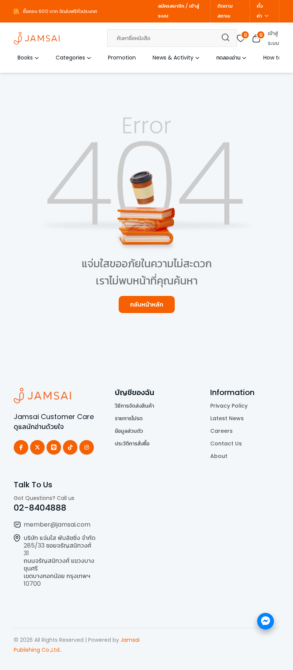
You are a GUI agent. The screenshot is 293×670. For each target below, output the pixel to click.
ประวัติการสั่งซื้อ (132, 443)
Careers (221, 431)
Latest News (227, 418)
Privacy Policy (229, 406)
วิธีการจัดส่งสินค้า (134, 406)
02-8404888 (40, 508)
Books (25, 57)
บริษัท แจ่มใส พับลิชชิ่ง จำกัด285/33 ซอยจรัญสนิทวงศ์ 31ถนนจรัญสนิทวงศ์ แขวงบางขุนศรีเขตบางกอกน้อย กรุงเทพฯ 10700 (59, 560)
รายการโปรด (129, 418)
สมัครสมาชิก (171, 6)
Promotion (122, 57)
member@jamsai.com (57, 524)
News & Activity (173, 57)
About (218, 456)
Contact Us (226, 443)
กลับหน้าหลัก (146, 304)
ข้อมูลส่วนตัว (129, 431)
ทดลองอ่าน (228, 57)
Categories (70, 57)
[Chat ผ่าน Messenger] (265, 621)
